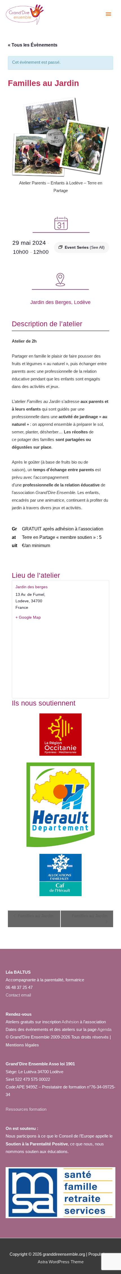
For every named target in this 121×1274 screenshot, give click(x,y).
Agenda (104, 1029)
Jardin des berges (31, 587)
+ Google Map (28, 617)
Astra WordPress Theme (61, 1262)
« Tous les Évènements (32, 45)
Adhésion (70, 1022)
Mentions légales (22, 1045)
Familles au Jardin (35, 915)
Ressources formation (26, 1109)
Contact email (18, 995)
